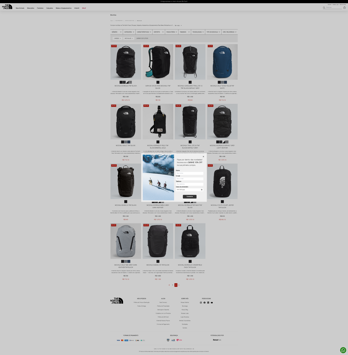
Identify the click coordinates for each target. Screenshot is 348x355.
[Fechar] (203, 156)
